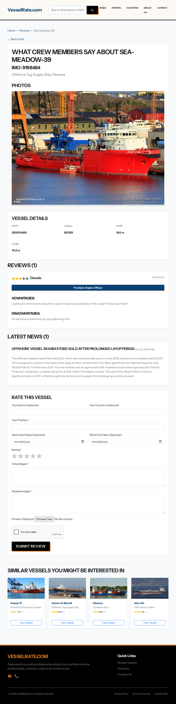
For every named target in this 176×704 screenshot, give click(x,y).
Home (11, 30)
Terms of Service (141, 693)
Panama (24, 30)
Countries (132, 7)
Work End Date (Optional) (105, 435)
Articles (116, 7)
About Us (147, 10)
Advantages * (20, 464)
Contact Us (124, 674)
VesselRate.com (25, 10)
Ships (102, 7)
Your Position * (21, 420)
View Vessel (26, 622)
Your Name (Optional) (25, 405)
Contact (162, 7)
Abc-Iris (139, 603)
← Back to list (16, 39)
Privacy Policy (121, 693)
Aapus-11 (16, 603)
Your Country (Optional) (104, 405)
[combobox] (88, 426)
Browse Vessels (127, 662)
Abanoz (98, 603)
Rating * (17, 449)
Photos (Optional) (23, 519)
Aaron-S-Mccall (62, 603)
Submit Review (31, 546)
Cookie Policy (161, 693)
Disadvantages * (22, 491)
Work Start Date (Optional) (28, 435)
